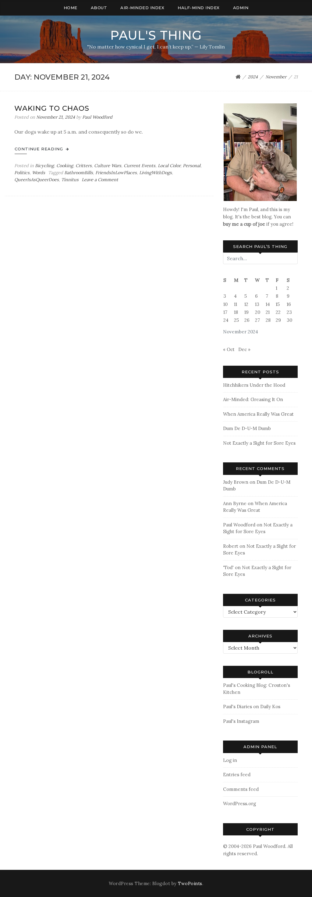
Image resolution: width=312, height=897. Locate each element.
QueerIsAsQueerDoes (36, 179)
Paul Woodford (97, 117)
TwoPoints (190, 883)
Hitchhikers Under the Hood (254, 385)
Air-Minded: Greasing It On (253, 399)
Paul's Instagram (241, 721)
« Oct (229, 349)
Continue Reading (40, 148)
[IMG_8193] (260, 152)
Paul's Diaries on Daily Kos (251, 706)
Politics (22, 172)
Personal (191, 165)
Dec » (244, 349)
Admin (241, 7)
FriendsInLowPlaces (116, 172)
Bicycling (44, 165)
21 (268, 312)
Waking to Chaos (51, 108)
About (99, 7)
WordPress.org (239, 803)
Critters (84, 165)
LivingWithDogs (155, 172)
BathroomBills (78, 172)
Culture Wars (107, 165)
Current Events (139, 165)
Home (70, 7)
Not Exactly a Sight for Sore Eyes (259, 443)
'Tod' (228, 567)
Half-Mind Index (199, 7)
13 (257, 304)
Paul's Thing (156, 35)
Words (38, 172)
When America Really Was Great (258, 414)
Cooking (64, 165)
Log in (230, 760)
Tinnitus (70, 179)
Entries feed (236, 774)
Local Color (169, 165)
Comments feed (241, 789)
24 (226, 320)
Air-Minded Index (142, 7)
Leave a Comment (100, 179)
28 (268, 320)
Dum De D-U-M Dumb (247, 428)
